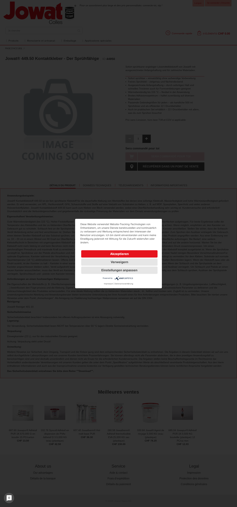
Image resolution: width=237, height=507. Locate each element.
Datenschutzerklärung (124, 283)
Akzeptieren (119, 253)
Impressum (108, 283)
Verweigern (119, 262)
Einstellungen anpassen (119, 270)
